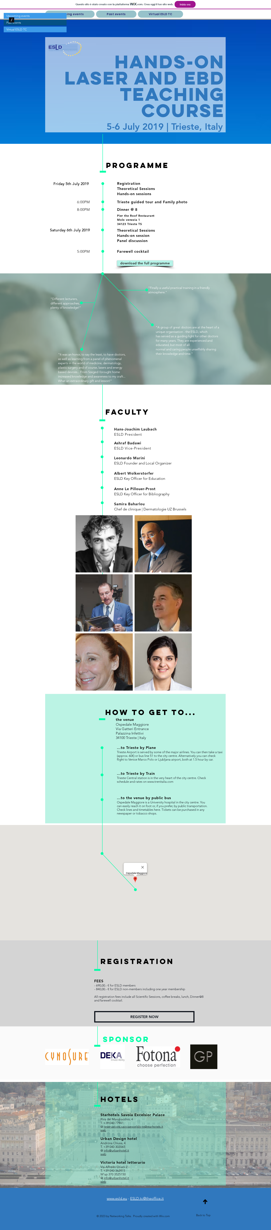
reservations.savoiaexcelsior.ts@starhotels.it (133, 1126)
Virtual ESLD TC (16, 29)
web (103, 1154)
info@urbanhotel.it (116, 1150)
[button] (70, 14)
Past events (13, 22)
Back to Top (203, 1215)
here (157, 810)
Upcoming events (18, 16)
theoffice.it (155, 1198)
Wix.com (164, 1216)
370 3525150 (117, 1174)
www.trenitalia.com (160, 781)
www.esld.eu (117, 1198)
